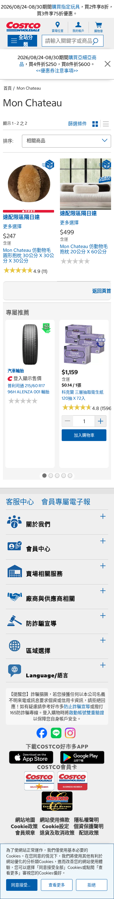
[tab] (57, 521)
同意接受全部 (23, 885)
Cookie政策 (24, 826)
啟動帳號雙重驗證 (86, 712)
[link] (28, 206)
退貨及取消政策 (57, 833)
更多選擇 (12, 226)
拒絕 (91, 885)
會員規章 (25, 833)
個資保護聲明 (88, 826)
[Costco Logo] (23, 26)
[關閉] (107, 64)
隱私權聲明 (86, 820)
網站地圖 (25, 820)
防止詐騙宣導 (77, 706)
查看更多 (57, 885)
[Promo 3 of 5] (57, 476)
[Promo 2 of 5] (50, 476)
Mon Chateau (29, 88)
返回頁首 (101, 291)
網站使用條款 (55, 820)
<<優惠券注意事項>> (57, 71)
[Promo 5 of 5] (70, 476)
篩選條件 (77, 124)
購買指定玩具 (66, 7)
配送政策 (89, 833)
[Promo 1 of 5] (44, 476)
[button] (97, 40)
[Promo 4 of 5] (63, 476)
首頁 (8, 88)
